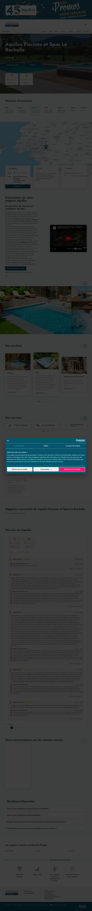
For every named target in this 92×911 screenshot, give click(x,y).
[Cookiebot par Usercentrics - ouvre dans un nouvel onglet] (77, 440)
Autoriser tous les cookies (72, 469)
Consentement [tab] (19, 446)
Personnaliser (45, 469)
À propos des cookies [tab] (73, 446)
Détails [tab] (46, 446)
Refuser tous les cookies (19, 469)
